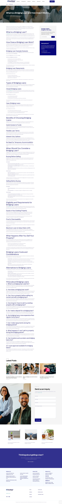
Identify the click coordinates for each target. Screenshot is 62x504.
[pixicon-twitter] (8, 496)
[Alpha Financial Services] (9, 490)
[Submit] (53, 37)
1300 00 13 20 (40, 392)
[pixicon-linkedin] (9, 496)
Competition (44, 439)
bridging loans (10, 206)
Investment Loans (40, 494)
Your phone (36, 402)
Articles (30, 494)
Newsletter (26, 439)
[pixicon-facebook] (6, 496)
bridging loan (8, 33)
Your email (36, 399)
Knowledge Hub (11, 4)
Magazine (9, 439)
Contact (30, 496)
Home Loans (40, 489)
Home (7, 4)
